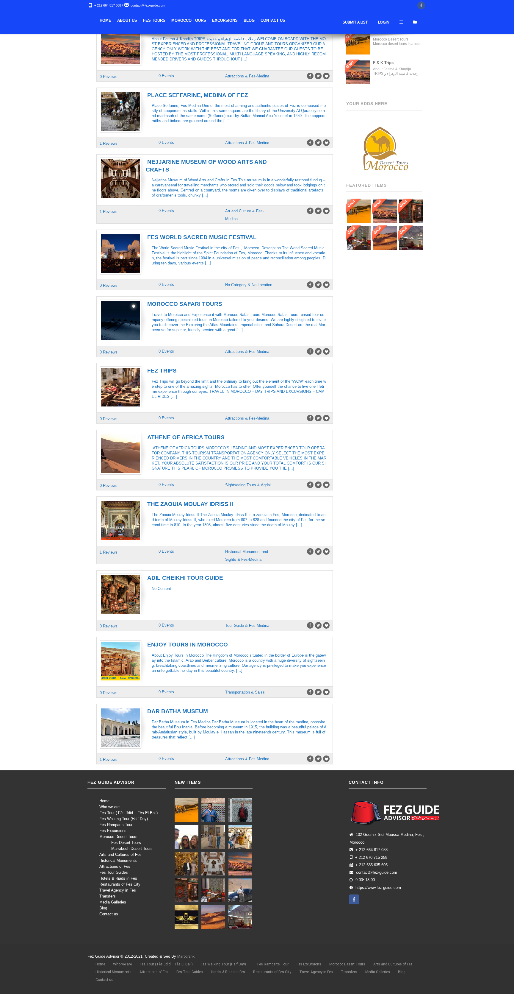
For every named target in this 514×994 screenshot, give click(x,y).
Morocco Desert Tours (118, 836)
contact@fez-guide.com (148, 5)
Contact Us (356, 20)
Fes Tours (237, 20)
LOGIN (383, 40)
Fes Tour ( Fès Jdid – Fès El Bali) (128, 813)
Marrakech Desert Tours (132, 848)
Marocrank (186, 956)
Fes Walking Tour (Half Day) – (125, 819)
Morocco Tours (271, 20)
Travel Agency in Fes (117, 890)
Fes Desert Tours (126, 842)
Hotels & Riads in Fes (118, 878)
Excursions (308, 20)
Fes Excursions (112, 830)
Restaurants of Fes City (119, 884)
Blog (332, 20)
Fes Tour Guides (113, 872)
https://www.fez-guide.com (378, 888)
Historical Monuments (118, 860)
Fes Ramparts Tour (115, 824)
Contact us (108, 914)
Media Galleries (112, 902)
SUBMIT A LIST (355, 40)
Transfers (107, 896)
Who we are (109, 807)
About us (210, 20)
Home (188, 20)
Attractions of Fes (114, 866)
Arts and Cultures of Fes (120, 854)
